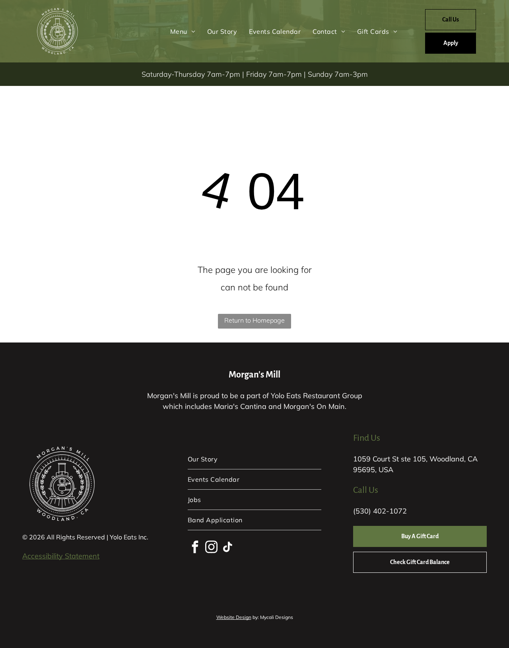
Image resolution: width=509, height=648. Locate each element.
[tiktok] (227, 548)
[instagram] (211, 548)
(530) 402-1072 (380, 511)
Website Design (233, 617)
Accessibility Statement (60, 555)
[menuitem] (182, 31)
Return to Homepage (254, 320)
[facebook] (195, 548)
